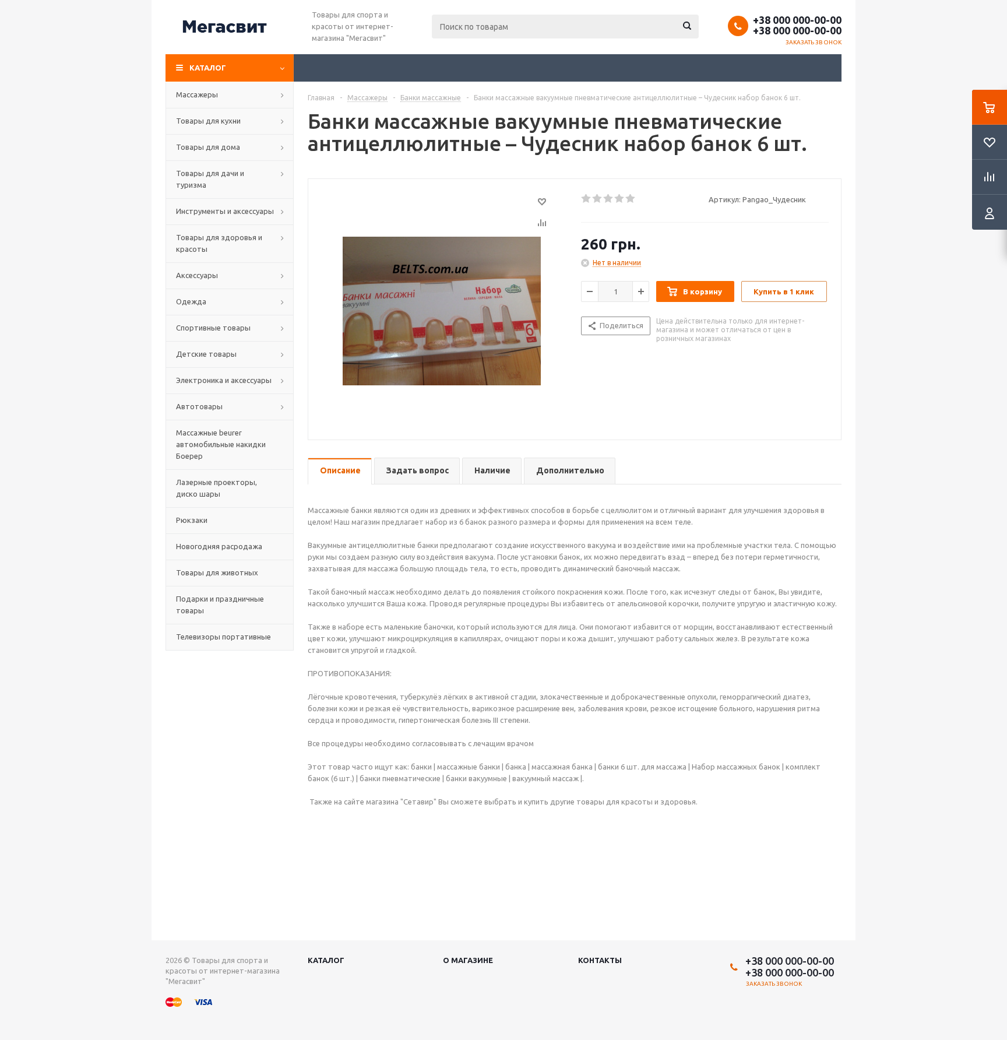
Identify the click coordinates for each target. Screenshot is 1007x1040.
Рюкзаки (191, 520)
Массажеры (197, 94)
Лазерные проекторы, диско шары (216, 488)
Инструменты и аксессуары (225, 211)
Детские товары (206, 354)
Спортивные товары (213, 328)
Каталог (207, 68)
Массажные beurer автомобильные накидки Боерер (221, 444)
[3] (608, 198)
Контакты (600, 960)
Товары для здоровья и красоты (219, 243)
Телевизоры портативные (223, 637)
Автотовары (199, 406)
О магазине (468, 960)
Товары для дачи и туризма (210, 179)
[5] (630, 198)
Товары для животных (217, 572)
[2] (597, 198)
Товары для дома (208, 147)
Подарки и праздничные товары (220, 604)
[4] (619, 198)
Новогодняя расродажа (219, 546)
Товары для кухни (208, 121)
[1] (586, 198)
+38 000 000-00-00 (797, 20)
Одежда (191, 301)
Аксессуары (197, 275)
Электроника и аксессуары (224, 380)
